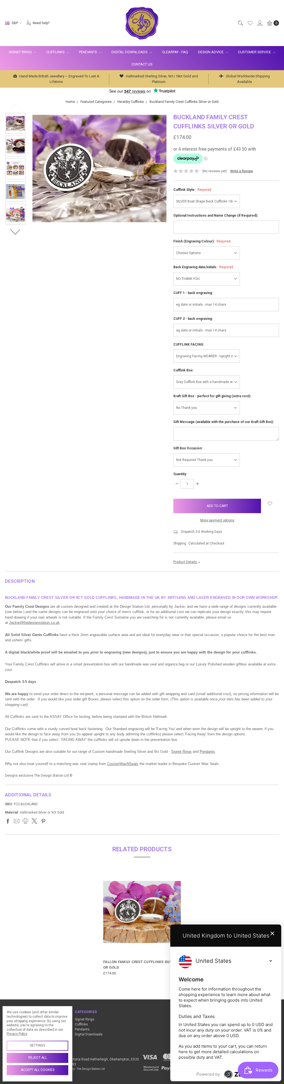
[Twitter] (34, 821)
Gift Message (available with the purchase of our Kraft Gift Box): (223, 422)
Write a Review (241, 171)
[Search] (240, 23)
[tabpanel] (142, 924)
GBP (15, 23)
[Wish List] (249, 23)
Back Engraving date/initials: (203, 267)
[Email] (16, 821)
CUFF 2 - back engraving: (193, 319)
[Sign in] (259, 23)
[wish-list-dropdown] (270, 503)
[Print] (25, 821)
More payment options (217, 520)
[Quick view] (176, 877)
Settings (37, 1045)
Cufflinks (55, 52)
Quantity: (180, 474)
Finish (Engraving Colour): (201, 241)
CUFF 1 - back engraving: (193, 293)
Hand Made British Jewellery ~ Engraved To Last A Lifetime (58, 79)
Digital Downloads (129, 52)
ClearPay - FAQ (175, 52)
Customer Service (255, 52)
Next (15, 231)
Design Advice (211, 52)
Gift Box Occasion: (187, 448)
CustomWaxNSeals (122, 764)
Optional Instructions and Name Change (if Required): (215, 215)
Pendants (88, 52)
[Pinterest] (43, 821)
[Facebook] (8, 821)
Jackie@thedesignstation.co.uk (34, 622)
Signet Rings (21, 52)
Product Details (185, 562)
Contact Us (142, 64)
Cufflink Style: (192, 190)
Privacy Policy (17, 1034)
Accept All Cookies (37, 1070)
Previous (15, 106)
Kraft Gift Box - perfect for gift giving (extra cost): (212, 396)
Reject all (37, 1058)
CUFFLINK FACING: (188, 344)
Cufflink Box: (183, 370)
